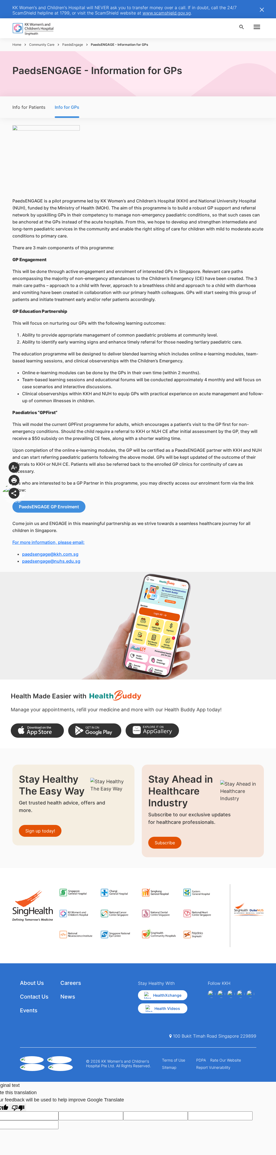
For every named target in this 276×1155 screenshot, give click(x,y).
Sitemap (169, 1067)
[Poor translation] (18, 1107)
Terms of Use (173, 1060)
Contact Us (34, 996)
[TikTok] (250, 994)
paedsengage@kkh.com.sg (50, 554)
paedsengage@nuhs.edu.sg (51, 561)
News (67, 996)
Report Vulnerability (213, 1067)
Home (16, 45)
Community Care (41, 45)
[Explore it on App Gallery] (152, 730)
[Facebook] (211, 994)
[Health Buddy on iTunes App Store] (37, 730)
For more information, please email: (48, 542)
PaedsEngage (72, 45)
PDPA (201, 1060)
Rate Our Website (225, 1060)
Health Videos (167, 1008)
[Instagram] (231, 994)
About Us (32, 983)
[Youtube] (221, 994)
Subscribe (165, 842)
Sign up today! (40, 831)
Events (28, 1010)
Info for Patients (28, 107)
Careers (70, 983)
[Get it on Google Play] (94, 730)
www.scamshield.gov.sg (167, 13)
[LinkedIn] (240, 994)
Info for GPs (67, 107)
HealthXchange (167, 995)
